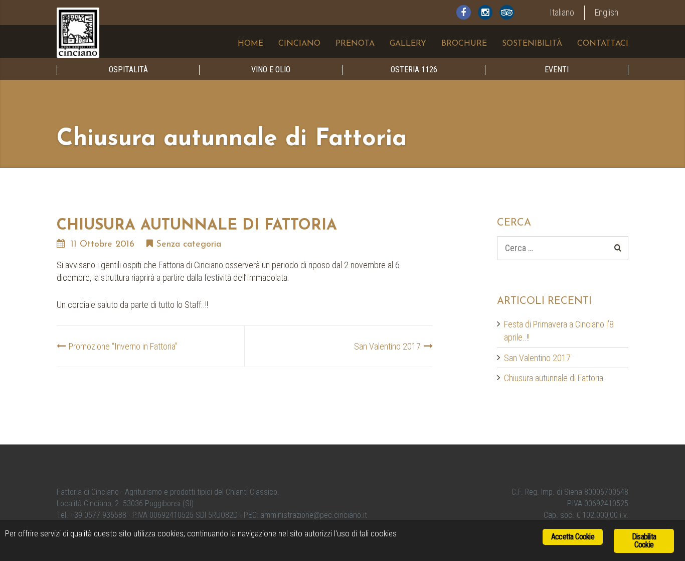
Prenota (355, 44)
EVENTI (557, 69)
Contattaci (602, 44)
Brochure (464, 44)
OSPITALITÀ (128, 69)
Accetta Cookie (572, 536)
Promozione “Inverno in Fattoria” (123, 346)
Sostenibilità (532, 44)
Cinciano (299, 44)
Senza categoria (188, 244)
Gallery (408, 44)
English (606, 12)
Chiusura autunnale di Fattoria (553, 378)
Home (250, 44)
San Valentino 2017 (387, 346)
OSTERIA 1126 (414, 69)
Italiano (562, 12)
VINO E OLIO (270, 69)
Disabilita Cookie (644, 540)
